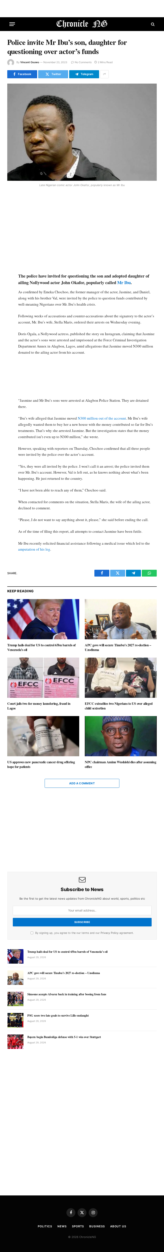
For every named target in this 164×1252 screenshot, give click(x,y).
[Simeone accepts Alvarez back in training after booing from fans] (15, 999)
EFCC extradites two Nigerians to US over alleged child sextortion (119, 706)
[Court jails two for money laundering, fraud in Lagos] (43, 678)
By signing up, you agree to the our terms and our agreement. (84, 932)
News (62, 1226)
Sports (78, 1226)
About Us (118, 1226)
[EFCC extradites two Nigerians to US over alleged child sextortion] (121, 678)
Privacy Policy (110, 932)
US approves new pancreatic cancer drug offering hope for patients (41, 764)
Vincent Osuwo (29, 62)
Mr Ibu (124, 282)
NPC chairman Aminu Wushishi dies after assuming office (120, 764)
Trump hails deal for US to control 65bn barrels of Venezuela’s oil (41, 647)
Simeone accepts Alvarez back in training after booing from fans (66, 994)
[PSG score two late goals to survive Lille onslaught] (15, 1020)
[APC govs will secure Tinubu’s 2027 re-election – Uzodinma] (121, 619)
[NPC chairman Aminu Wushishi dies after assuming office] (121, 736)
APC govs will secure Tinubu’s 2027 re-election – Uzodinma (118, 647)
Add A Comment (82, 783)
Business (97, 1226)
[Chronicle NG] (82, 24)
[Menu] (12, 24)
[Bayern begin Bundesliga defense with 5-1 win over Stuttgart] (15, 1041)
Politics (45, 1226)
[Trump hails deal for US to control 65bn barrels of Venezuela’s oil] (43, 619)
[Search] (152, 24)
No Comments (83, 62)
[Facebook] (11, 199)
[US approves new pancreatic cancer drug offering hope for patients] (43, 736)
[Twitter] (11, 209)
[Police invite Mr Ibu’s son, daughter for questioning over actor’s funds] (82, 132)
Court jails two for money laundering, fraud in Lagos (38, 706)
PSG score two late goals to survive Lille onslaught (58, 1015)
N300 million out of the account (102, 418)
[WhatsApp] (11, 219)
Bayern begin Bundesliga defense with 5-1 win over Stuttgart (64, 1037)
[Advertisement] (87, 230)
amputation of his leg (34, 549)
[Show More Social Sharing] (104, 74)
